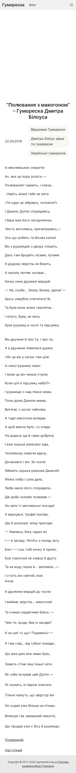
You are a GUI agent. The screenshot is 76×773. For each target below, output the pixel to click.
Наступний (13, 750)
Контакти (48, 766)
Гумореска (13, 4)
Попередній (14, 740)
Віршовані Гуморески (48, 129)
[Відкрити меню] (71, 4)
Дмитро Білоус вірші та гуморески (47, 141)
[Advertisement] (38, 55)
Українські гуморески (48, 153)
